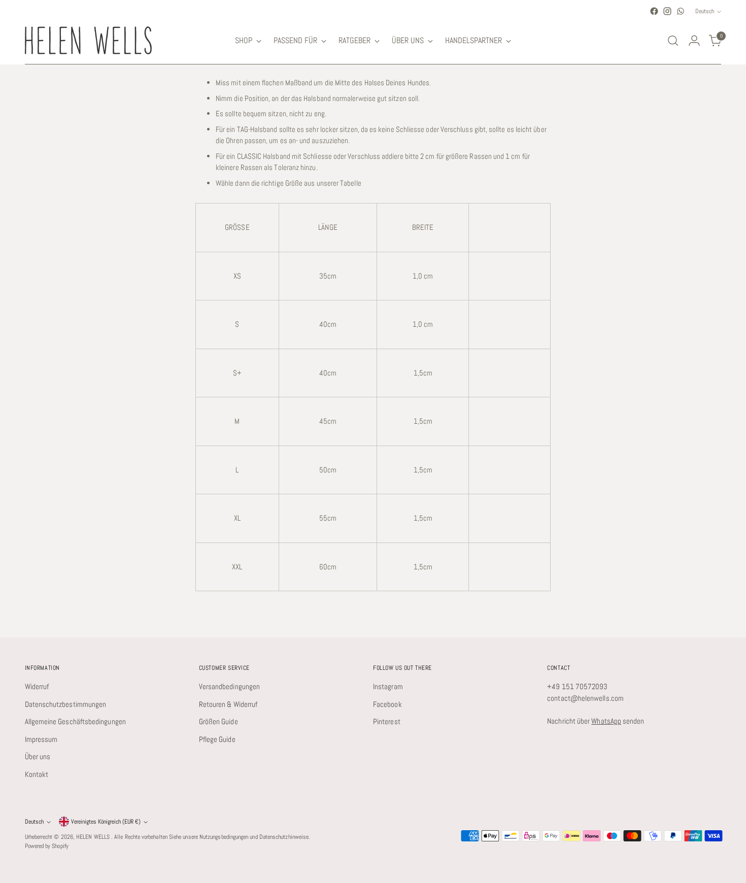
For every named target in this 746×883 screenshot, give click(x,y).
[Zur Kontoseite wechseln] (694, 40)
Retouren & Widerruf (228, 704)
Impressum (41, 739)
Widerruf (37, 686)
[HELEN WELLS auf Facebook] (654, 11)
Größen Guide (218, 721)
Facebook (387, 704)
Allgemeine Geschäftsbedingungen (75, 721)
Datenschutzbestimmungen (66, 704)
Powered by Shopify (47, 846)
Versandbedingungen (229, 686)
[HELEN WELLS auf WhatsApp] (680, 11)
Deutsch (704, 11)
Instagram (388, 686)
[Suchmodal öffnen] (673, 40)
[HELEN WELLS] (88, 40)
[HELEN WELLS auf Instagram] (667, 11)
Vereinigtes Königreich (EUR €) (106, 821)
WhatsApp (606, 721)
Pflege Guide (217, 739)
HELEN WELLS (93, 836)
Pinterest (386, 721)
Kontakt (37, 774)
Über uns (38, 756)
